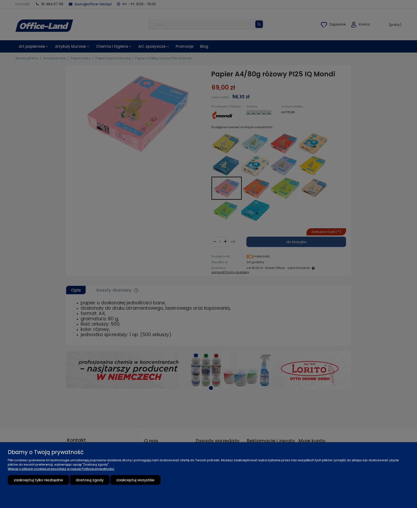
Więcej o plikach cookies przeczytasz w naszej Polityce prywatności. (61, 469)
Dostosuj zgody (90, 479)
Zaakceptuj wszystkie (135, 479)
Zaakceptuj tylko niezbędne (38, 479)
